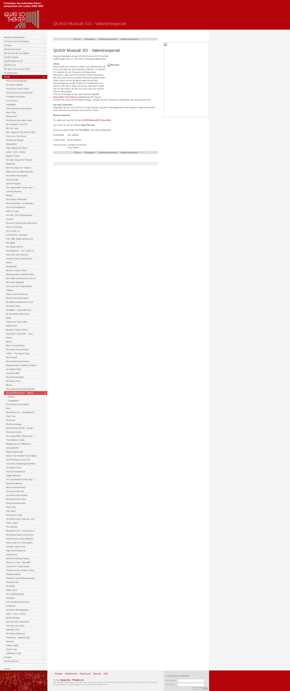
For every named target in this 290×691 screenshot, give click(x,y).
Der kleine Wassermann (17, 349)
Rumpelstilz (11, 266)
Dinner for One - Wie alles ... (19, 562)
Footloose (10, 606)
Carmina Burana (14, 191)
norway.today (12, 179)
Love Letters (12, 100)
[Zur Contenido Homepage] (23, 680)
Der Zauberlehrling (15, 594)
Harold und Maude (14, 140)
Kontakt (7, 657)
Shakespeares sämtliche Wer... (21, 274)
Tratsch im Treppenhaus (18, 566)
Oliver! (9, 262)
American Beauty (14, 483)
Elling (8, 318)
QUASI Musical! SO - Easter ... (21, 428)
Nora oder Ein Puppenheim (19, 286)
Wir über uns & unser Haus (17, 69)
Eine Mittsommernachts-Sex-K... (21, 278)
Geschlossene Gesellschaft (19, 92)
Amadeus (10, 598)
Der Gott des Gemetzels (17, 621)
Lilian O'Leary (12, 211)
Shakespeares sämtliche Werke (21, 365)
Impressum (85, 673)
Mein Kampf (11, 357)
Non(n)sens (11, 554)
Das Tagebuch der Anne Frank (20, 132)
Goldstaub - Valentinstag (17, 637)
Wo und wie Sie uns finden (16, 53)
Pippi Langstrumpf (14, 452)
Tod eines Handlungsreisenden (21, 463)
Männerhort (11, 116)
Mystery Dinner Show (16, 270)
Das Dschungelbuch (15, 207)
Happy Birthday (13, 475)
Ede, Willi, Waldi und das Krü (19, 239)
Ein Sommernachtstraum (18, 361)
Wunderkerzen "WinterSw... (19, 444)
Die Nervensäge (14, 424)
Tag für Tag (11, 649)
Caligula (9, 290)
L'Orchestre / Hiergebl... (17, 235)
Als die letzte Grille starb (17, 314)
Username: (171, 680)
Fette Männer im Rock (16, 148)
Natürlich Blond (13, 574)
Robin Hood (11, 590)
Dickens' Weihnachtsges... (18, 558)
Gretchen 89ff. (13, 373)
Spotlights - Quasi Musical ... (19, 310)
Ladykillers (11, 104)
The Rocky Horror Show (17, 89)
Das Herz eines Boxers (17, 254)
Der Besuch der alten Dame (19, 120)
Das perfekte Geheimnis (17, 602)
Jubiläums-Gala (13, 653)
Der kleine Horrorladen (17, 175)
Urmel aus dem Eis (15, 491)
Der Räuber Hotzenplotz (17, 404)
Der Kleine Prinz (13, 467)
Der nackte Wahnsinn (16, 199)
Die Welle (10, 243)
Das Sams (11, 511)
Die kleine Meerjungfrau (17, 610)
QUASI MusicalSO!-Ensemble (96, 120)
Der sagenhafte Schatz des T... (21, 187)
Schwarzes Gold (14, 515)
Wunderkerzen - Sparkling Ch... (21, 412)
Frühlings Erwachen (15, 96)
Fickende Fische (14, 432)
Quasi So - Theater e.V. (72, 680)
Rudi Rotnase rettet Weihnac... (20, 539)
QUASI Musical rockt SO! (18, 459)
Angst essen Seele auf (16, 294)
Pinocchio (10, 420)
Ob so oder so (13, 231)
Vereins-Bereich (11, 661)
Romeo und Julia (14, 227)
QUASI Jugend (11, 57)
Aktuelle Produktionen (14, 37)
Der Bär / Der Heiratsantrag (19, 215)
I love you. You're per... (17, 136)
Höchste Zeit (12, 582)
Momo (9, 341)
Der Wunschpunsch (15, 633)
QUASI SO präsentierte (17, 298)
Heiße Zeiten (12, 523)
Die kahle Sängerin (15, 282)
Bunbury (10, 641)
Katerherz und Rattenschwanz (20, 578)
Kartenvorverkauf (12, 49)
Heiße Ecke (11, 326)
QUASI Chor (10, 65)
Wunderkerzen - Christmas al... (21, 531)
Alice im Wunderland (15, 487)
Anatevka (10, 164)
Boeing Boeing (13, 618)
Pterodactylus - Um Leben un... (21, 250)
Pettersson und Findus (17, 322)
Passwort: (170, 684)
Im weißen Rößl (13, 369)
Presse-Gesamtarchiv (16, 81)
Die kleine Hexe (13, 381)
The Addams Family (15, 440)
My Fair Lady (12, 128)
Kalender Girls (13, 629)
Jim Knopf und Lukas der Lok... (21, 519)
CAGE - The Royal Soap (17, 353)
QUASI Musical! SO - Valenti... (20, 393)
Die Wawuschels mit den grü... (20, 535)
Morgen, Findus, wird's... (17, 330)
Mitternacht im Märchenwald (19, 171)
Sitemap (97, 673)
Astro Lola (11, 507)
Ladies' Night (12, 645)
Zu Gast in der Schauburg (16, 41)
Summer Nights (13, 183)
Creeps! (10, 219)
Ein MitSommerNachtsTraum (20, 302)
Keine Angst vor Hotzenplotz (19, 542)
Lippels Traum (13, 156)
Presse (11, 397)
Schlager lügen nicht (15, 546)
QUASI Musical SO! (13, 61)
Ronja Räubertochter (16, 503)
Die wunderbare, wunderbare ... (21, 203)
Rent (8, 408)
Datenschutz (71, 673)
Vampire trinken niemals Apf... (20, 258)
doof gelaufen (12, 448)
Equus (9, 337)
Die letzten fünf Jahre (16, 499)
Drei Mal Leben (13, 306)
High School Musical (15, 550)
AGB (105, 673)
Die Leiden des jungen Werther (20, 389)
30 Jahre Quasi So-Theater (19, 160)
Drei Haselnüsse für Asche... (19, 108)
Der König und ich (14, 247)
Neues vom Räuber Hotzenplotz (21, 456)
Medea (9, 195)
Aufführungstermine (107, 39)
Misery (9, 385)
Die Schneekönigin (15, 377)
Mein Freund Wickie (15, 345)
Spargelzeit (11, 144)
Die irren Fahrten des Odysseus (21, 223)
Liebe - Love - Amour (16, 152)
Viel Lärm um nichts (15, 625)
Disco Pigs (11, 112)
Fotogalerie (13, 400)
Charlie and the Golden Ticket (20, 570)
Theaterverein (10, 73)
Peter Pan (10, 416)
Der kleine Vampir (14, 85)
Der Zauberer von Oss (17, 124)
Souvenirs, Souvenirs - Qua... (20, 333)
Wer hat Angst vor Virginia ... (19, 168)
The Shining (11, 527)
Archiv (7, 77)
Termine (8, 45)
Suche (7, 669)
